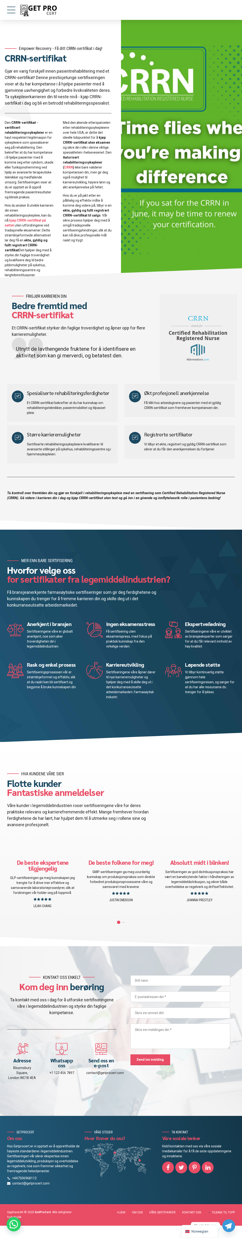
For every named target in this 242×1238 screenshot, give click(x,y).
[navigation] (199, 1231)
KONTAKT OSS (191, 1212)
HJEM (121, 1212)
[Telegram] (228, 1225)
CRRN (68, 167)
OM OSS (137, 1212)
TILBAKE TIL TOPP (223, 1212)
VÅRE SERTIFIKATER (162, 1212)
